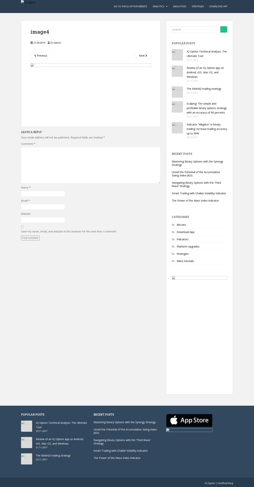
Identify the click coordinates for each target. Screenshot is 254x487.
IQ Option (56, 42)
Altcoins (181, 224)
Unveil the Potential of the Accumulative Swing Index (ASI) (196, 173)
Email (25, 200)
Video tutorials (185, 261)
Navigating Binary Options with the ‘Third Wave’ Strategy (196, 184)
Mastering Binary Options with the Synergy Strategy (197, 163)
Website (26, 213)
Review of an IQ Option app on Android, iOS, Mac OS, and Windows (205, 72)
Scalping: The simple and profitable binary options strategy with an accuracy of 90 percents (207, 108)
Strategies (198, 6)
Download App (218, 6)
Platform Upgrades (188, 246)
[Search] (223, 29)
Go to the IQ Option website (130, 6)
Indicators (179, 6)
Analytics (158, 6)
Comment (28, 144)
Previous (41, 55)
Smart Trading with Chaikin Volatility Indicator (199, 193)
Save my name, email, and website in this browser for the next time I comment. (69, 231)
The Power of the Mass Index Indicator (195, 200)
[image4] (90, 90)
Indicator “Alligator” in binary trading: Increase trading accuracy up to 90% (207, 129)
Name (26, 187)
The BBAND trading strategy (204, 88)
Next (142, 55)
